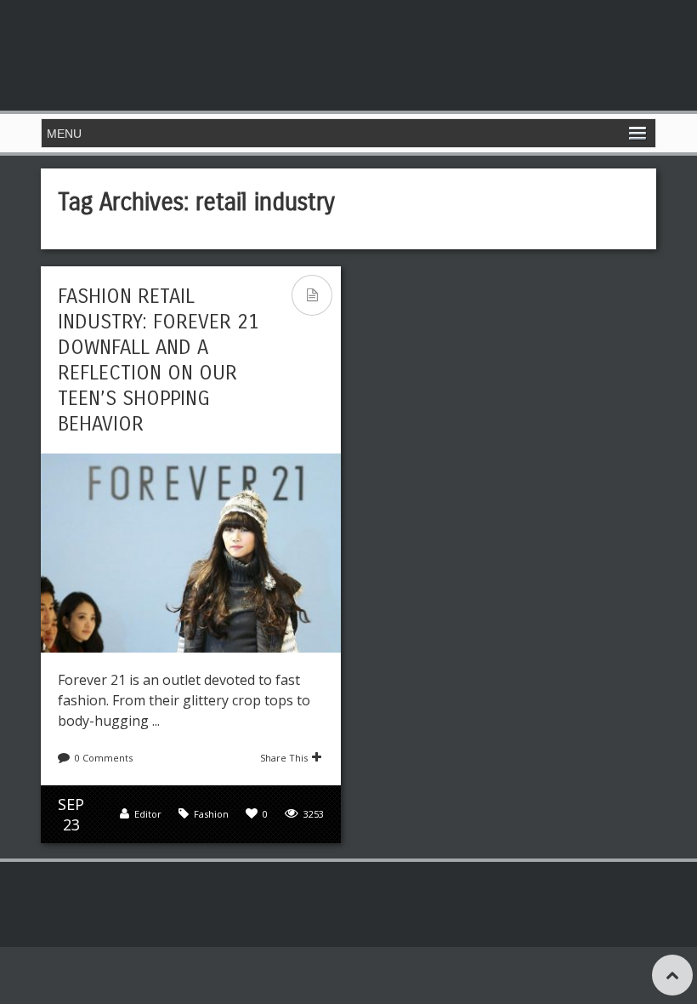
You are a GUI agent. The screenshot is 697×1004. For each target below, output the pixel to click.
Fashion (211, 813)
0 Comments (104, 757)
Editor (148, 813)
